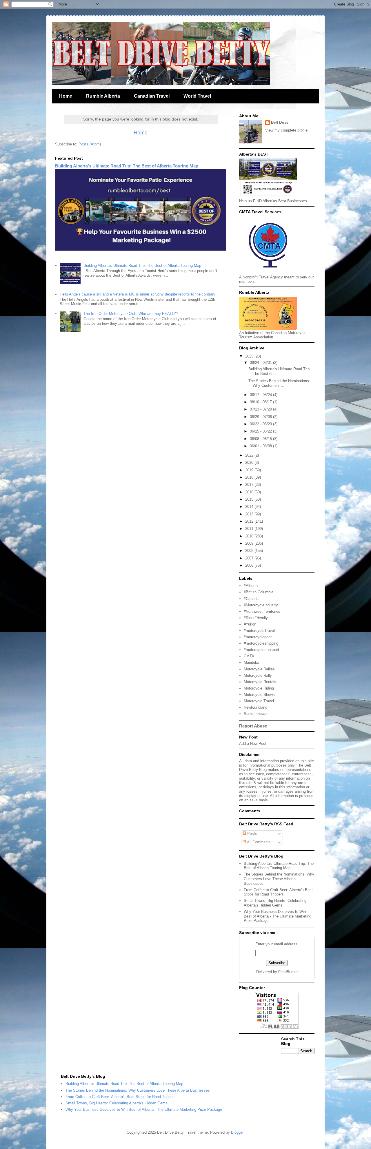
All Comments (258, 842)
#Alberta (251, 585)
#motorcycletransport (261, 650)
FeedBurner (288, 972)
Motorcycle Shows (259, 694)
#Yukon (250, 624)
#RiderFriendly (256, 618)
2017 (249, 484)
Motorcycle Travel (259, 701)
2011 (249, 528)
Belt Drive (279, 122)
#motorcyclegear (258, 637)
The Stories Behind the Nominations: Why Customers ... (279, 383)
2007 (249, 558)
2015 (249, 499)
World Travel (197, 96)
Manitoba (251, 662)
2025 (249, 356)
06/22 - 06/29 (261, 424)
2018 (249, 477)
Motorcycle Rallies (259, 669)
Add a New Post (252, 743)
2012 (249, 521)
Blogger (237, 1132)
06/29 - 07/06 (261, 417)
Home (65, 96)
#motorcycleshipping (261, 643)
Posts (251, 833)
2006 (249, 565)
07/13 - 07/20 (261, 409)
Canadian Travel (152, 96)
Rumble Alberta (103, 96)
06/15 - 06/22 (261, 431)
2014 (249, 506)
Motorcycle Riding (259, 688)
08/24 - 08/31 (261, 362)
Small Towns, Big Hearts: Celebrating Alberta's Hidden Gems (275, 902)
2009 (249, 543)
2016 (249, 492)
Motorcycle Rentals (260, 682)
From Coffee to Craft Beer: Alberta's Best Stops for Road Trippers (278, 892)
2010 (249, 536)
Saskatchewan (256, 714)
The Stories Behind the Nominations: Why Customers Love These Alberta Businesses (279, 878)
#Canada (251, 599)
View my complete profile (286, 130)
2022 (249, 455)
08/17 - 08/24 (261, 395)
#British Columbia (258, 592)
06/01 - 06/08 (261, 446)
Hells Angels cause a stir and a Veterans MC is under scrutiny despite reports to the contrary (137, 294)
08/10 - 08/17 (261, 402)
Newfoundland (255, 707)
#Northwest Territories (262, 611)
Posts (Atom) (90, 144)
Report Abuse (253, 725)
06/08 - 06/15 (261, 439)
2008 (249, 550)
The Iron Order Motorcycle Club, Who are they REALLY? (130, 313)
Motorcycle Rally (258, 675)
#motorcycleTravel (259, 630)
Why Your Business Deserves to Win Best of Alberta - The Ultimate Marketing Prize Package (277, 916)
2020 (249, 462)
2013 (249, 514)
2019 (249, 470)
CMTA (249, 656)
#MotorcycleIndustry (261, 605)
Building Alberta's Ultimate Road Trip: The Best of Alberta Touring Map (126, 165)
